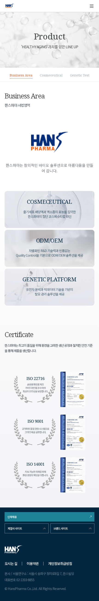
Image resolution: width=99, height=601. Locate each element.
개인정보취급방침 (60, 563)
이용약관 (33, 563)
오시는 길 (11, 563)
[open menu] (91, 6)
